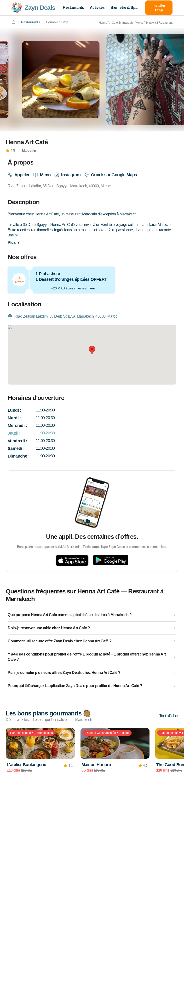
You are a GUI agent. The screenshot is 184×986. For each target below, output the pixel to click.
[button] (92, 350)
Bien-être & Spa (124, 7)
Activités (97, 7)
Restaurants (73, 7)
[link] (13, 22)
